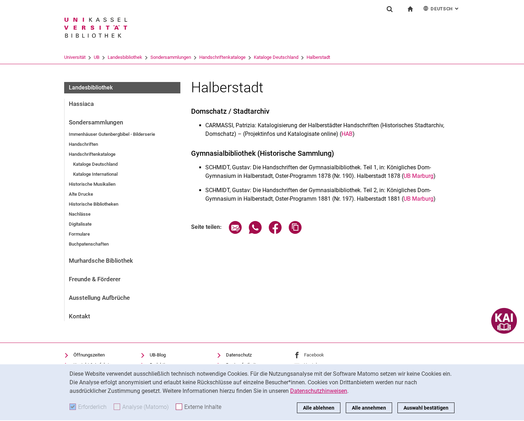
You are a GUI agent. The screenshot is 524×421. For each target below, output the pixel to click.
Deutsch (445, 8)
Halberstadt (318, 57)
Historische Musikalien (92, 184)
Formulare (79, 234)
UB (96, 57)
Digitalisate (80, 224)
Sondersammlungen (170, 57)
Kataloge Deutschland (276, 57)
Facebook (314, 355)
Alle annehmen (369, 408)
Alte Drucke (81, 194)
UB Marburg (418, 176)
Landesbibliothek (125, 57)
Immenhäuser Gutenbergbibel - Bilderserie (112, 134)
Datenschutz (239, 355)
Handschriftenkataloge (222, 57)
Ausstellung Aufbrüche (99, 297)
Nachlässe (80, 214)
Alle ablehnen (318, 408)
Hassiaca (81, 103)
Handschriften (83, 144)
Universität (75, 57)
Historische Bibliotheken (93, 204)
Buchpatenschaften (89, 244)
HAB (347, 133)
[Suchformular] (389, 8)
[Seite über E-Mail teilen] (235, 232)
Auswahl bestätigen (426, 408)
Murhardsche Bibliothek (101, 260)
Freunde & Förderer (94, 279)
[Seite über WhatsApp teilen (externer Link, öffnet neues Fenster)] (255, 232)
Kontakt (79, 316)
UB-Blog (158, 355)
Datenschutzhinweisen (318, 390)
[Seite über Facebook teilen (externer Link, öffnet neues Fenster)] (275, 232)
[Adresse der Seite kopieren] (295, 232)
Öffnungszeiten (89, 355)
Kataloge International (95, 174)
